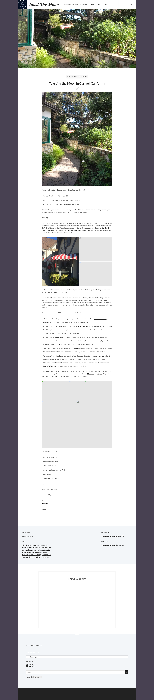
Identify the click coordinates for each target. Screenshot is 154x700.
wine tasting (44, 557)
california (44, 545)
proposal (39, 552)
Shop (106, 4)
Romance (25, 555)
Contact (99, 4)
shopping (25, 557)
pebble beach (31, 552)
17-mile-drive (62, 344)
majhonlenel (73, 76)
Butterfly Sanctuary (50, 366)
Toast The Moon (43, 4)
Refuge (78, 348)
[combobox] (77, 657)
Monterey (101, 356)
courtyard (32, 550)
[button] (60, 261)
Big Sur (99, 374)
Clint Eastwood (59, 376)
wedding (37, 557)
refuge (45, 552)
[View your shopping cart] (123, 4)
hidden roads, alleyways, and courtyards (55, 305)
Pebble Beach (61, 337)
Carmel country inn (33, 548)
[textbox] (77, 657)
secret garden (46, 555)
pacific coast (41, 550)
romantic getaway (35, 555)
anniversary (36, 545)
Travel (31, 557)
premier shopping (82, 326)
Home (92, 4)
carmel (24, 548)
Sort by (28, 677)
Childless (44, 548)
